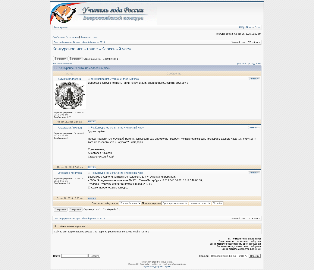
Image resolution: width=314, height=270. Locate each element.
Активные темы (89, 37)
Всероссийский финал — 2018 (89, 42)
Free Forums (167, 264)
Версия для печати (62, 63)
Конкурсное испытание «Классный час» (92, 49)
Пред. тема (241, 63)
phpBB (155, 262)
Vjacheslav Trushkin (149, 264)
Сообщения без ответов (66, 37)
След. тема (255, 63)
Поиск (249, 27)
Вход (257, 27)
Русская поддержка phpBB (157, 266)
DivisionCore (179, 264)
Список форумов (62, 42)
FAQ (241, 27)
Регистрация (60, 27)
